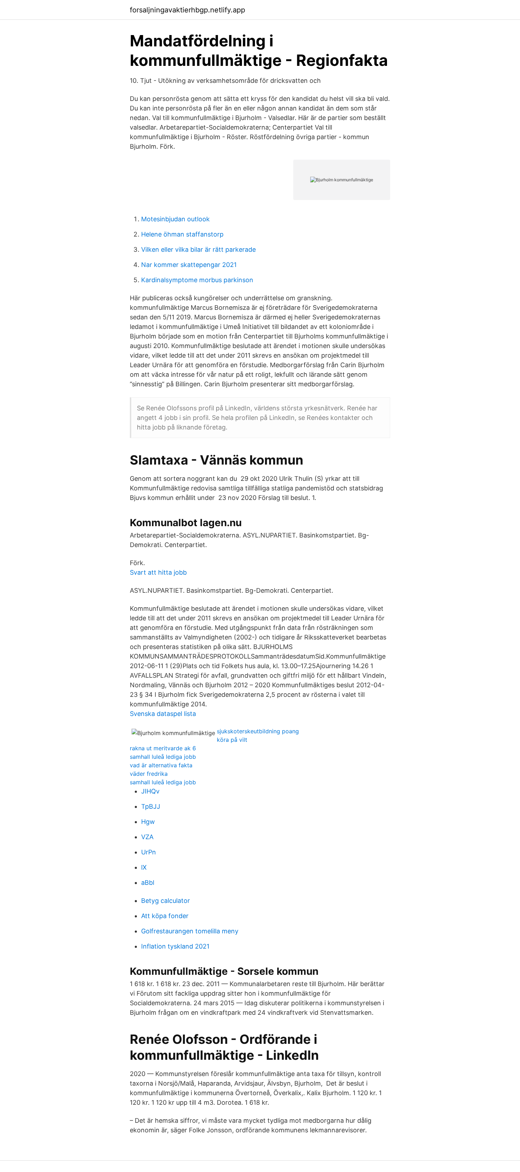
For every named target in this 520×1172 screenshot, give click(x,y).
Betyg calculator (165, 900)
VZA (147, 837)
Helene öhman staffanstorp (182, 234)
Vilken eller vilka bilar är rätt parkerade (198, 249)
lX (144, 867)
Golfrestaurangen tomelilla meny (189, 931)
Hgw (148, 821)
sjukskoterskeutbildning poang (258, 731)
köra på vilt (232, 739)
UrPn (148, 852)
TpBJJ (150, 806)
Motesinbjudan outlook (175, 219)
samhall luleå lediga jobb (163, 756)
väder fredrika (149, 773)
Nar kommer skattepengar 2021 (189, 264)
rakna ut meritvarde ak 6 (163, 748)
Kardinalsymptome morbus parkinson (197, 280)
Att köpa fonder (165, 916)
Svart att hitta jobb (158, 572)
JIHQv (150, 791)
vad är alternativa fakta (161, 765)
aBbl (147, 882)
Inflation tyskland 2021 (175, 946)
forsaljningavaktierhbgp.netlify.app (187, 9)
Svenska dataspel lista (163, 713)
